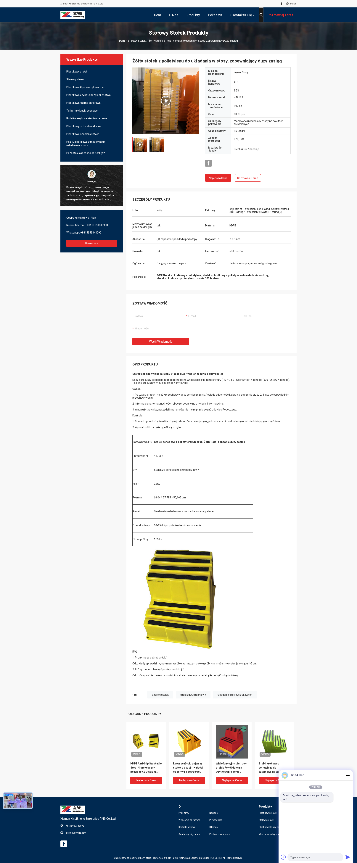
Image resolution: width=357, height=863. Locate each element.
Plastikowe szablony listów (82, 134)
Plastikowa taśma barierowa (83, 102)
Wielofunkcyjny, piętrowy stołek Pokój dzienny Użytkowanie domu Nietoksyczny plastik (231, 768)
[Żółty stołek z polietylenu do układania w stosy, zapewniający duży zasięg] (165, 100)
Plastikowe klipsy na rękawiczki (85, 87)
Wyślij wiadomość (161, 341)
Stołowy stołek (137, 40)
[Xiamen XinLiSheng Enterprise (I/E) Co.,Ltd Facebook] (281, 3)
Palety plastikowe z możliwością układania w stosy (85, 143)
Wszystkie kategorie (269, 834)
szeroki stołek (160, 694)
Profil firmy (183, 813)
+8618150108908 (97, 225)
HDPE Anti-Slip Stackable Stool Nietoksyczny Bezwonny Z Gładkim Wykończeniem (146, 768)
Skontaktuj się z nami (189, 834)
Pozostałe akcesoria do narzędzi (85, 153)
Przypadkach (215, 820)
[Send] (348, 857)
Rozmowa (91, 243)
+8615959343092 (90, 232)
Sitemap (213, 827)
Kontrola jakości (186, 827)
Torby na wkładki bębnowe (82, 110)
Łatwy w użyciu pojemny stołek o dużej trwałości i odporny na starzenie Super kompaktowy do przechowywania (188, 768)
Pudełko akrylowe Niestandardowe (86, 118)
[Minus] (347, 775)
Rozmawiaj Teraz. (248, 178)
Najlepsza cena (218, 178)
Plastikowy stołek (76, 71)
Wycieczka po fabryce (189, 820)
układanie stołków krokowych (235, 694)
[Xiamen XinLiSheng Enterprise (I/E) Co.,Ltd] (72, 14)
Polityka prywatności (219, 834)
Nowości (213, 813)
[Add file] (283, 857)
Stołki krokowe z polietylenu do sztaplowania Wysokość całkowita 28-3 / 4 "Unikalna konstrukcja (274, 768)
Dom (122, 40)
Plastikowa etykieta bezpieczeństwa (88, 95)
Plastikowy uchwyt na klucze (83, 126)
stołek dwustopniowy (193, 694)
